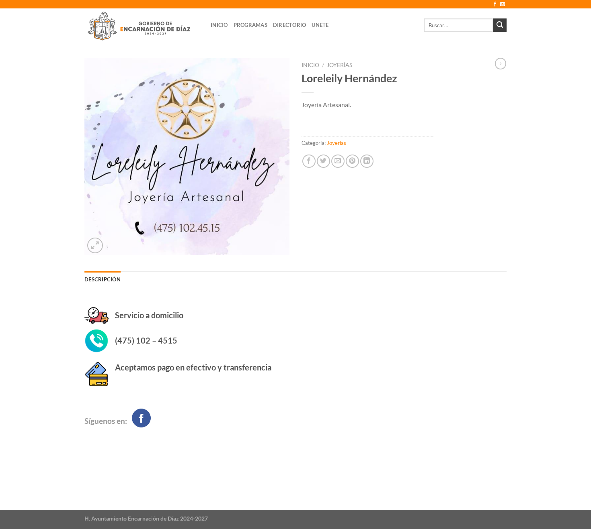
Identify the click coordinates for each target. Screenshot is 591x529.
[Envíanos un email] (502, 4)
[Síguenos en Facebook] (494, 4)
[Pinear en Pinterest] (352, 161)
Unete (320, 25)
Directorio (289, 25)
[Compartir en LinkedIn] (366, 161)
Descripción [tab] (102, 279)
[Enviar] (500, 25)
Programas (250, 25)
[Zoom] (95, 245)
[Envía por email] (338, 161)
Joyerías (339, 65)
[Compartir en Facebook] (309, 161)
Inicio (219, 25)
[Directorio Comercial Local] (141, 25)
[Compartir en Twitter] (323, 161)
